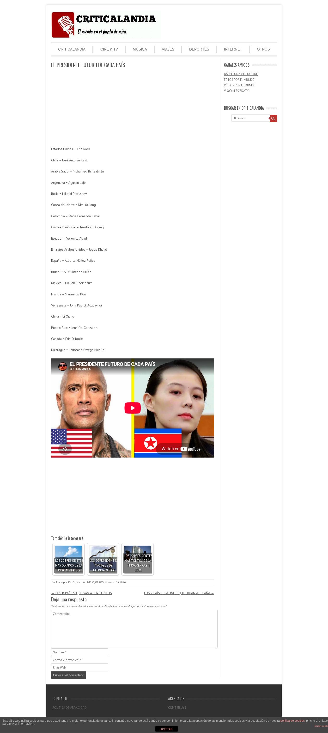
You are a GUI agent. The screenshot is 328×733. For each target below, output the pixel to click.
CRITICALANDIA (71, 49)
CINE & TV (109, 49)
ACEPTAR (166, 729)
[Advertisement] (132, 107)
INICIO (90, 582)
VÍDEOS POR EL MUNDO (239, 85)
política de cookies (292, 720)
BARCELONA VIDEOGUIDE (241, 74)
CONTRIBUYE (177, 708)
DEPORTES (199, 49)
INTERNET (233, 49)
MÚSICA (140, 49)
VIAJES (168, 49)
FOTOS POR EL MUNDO (239, 80)
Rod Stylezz (75, 582)
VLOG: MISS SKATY (236, 91)
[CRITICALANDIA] (106, 38)
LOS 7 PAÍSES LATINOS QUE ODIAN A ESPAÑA (179, 593)
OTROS (263, 49)
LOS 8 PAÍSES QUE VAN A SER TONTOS (81, 593)
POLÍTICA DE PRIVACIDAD (70, 708)
